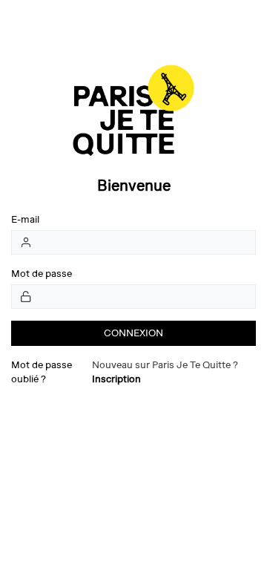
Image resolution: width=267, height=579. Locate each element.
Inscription (116, 379)
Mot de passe (41, 273)
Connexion (133, 332)
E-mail (25, 219)
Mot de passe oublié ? (41, 372)
